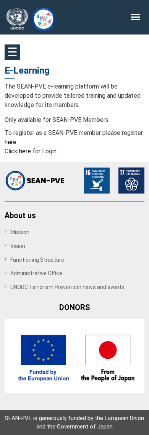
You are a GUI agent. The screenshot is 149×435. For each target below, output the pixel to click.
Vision (17, 246)
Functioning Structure (37, 260)
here (10, 142)
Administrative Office (36, 273)
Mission (19, 232)
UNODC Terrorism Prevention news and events (67, 287)
